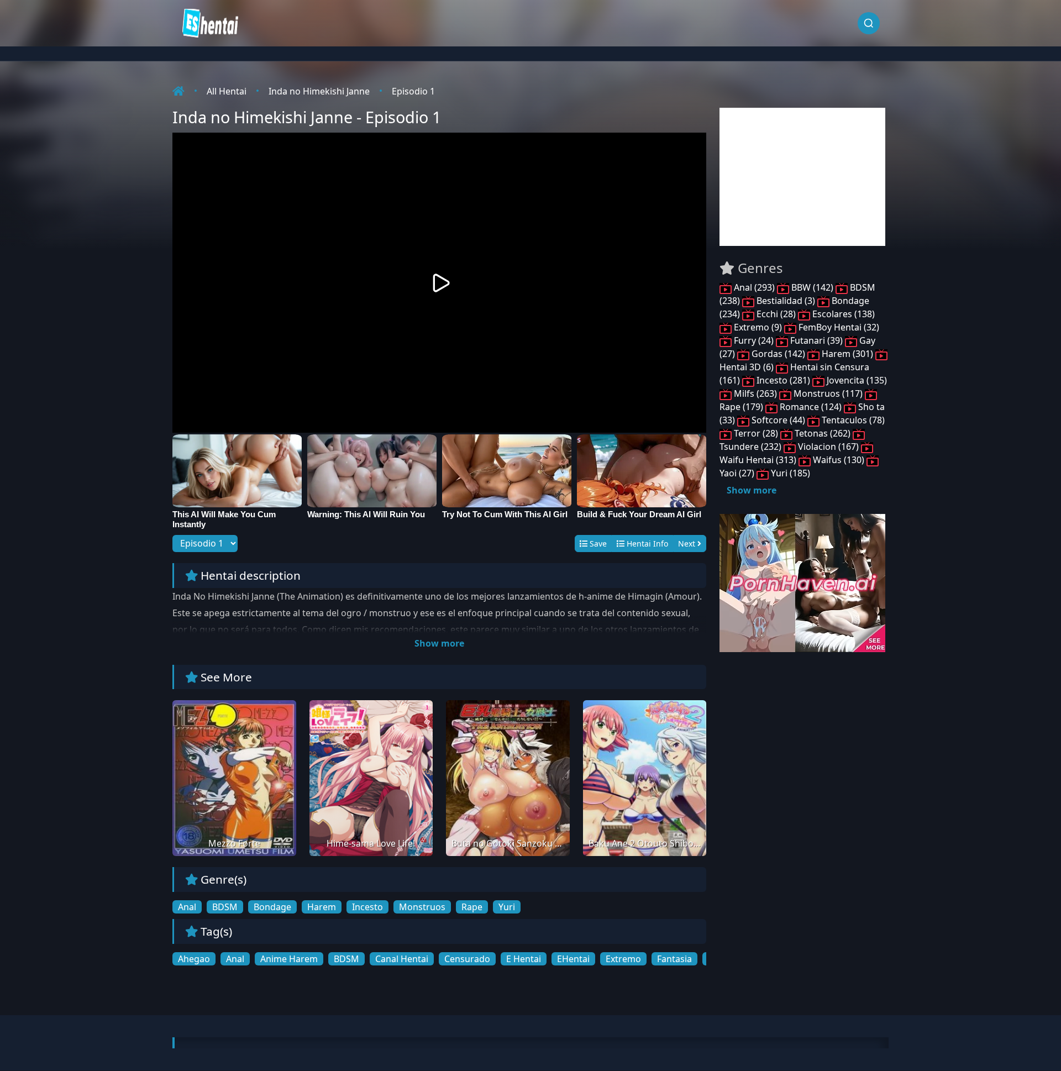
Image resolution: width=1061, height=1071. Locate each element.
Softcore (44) (778, 420)
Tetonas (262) (822, 433)
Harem (321, 907)
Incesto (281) (783, 380)
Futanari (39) (816, 340)
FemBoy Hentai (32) (837, 327)
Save (597, 543)
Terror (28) (756, 433)
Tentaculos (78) (852, 420)
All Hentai (226, 91)
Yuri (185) (789, 473)
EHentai (573, 959)
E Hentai (523, 959)
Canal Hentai (401, 959)
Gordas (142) (778, 354)
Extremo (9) (758, 327)
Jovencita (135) (855, 380)
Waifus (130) (838, 460)
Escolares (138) (842, 314)
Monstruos (422, 907)
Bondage (272, 907)
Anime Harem (289, 959)
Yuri (506, 907)
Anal (187, 907)
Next (687, 543)
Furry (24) (754, 340)
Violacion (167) (828, 446)
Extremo (623, 959)
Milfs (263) (755, 393)
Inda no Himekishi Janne (319, 91)
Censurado (467, 959)
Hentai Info (646, 543)
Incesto (367, 907)
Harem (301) (847, 354)
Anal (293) (754, 287)
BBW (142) (812, 287)
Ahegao (194, 959)
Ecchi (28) (776, 314)
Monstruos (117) (828, 393)
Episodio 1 (413, 91)
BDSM (225, 907)
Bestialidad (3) (785, 301)
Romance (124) (811, 407)
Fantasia (674, 959)
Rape (471, 907)
